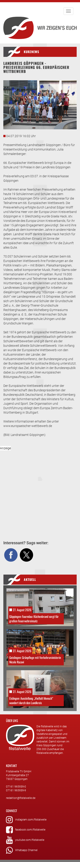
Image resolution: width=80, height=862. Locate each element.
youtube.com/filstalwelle (29, 839)
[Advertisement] (40, 488)
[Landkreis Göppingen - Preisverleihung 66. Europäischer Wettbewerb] (40, 104)
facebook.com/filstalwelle (30, 829)
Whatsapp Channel (26, 850)
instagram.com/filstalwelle (30, 819)
